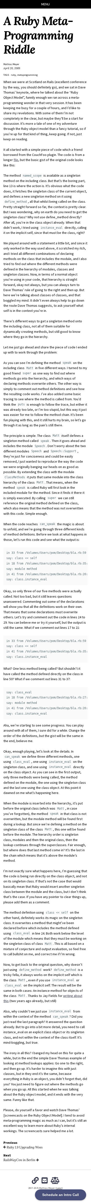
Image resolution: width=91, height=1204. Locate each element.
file (16, 160)
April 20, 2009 (11, 68)
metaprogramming (27, 74)
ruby (13, 74)
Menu (45, 4)
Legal (59, 1188)
